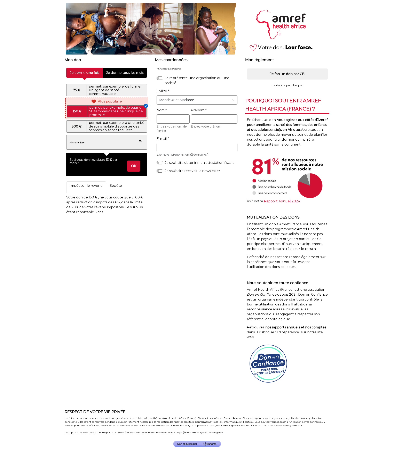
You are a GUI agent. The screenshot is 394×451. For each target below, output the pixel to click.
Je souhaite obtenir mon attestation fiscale (200, 163)
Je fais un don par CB (287, 74)
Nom (161, 110)
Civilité (162, 91)
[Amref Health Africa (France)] (197, 29)
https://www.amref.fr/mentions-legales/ (199, 432)
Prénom (197, 110)
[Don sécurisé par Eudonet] (197, 444)
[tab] (86, 187)
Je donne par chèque (287, 85)
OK (135, 166)
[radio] (106, 90)
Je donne (84, 73)
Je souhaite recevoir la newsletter (192, 171)
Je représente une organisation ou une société (197, 80)
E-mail (162, 139)
